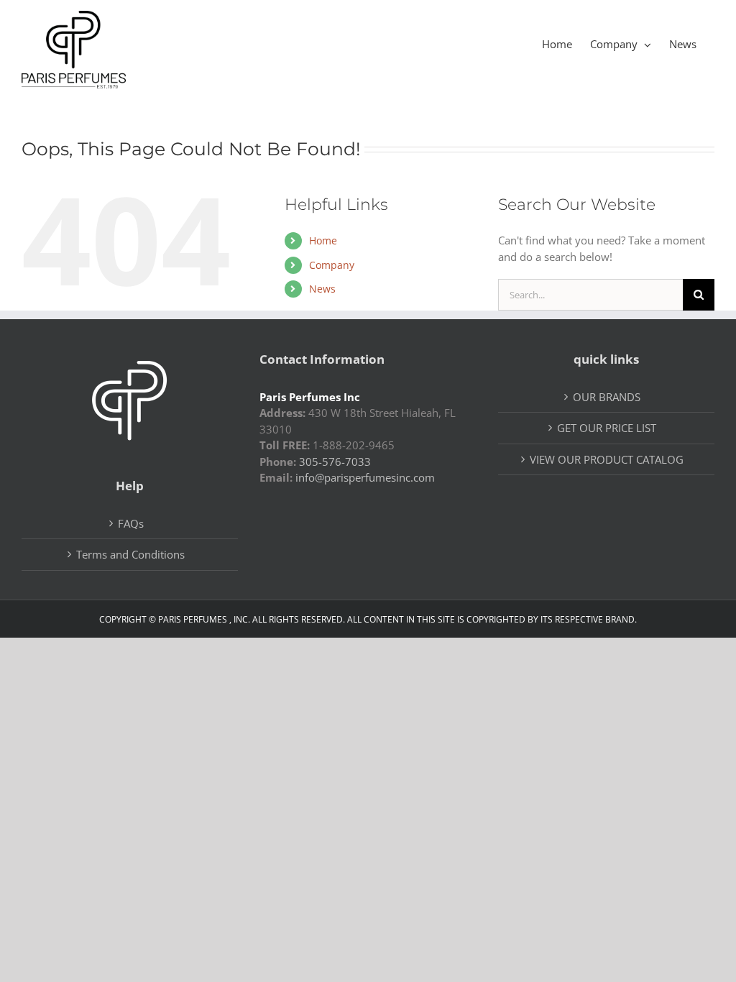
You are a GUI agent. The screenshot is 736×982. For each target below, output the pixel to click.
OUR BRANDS (606, 397)
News (322, 288)
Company (331, 265)
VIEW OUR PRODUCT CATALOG (607, 459)
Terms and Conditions (130, 554)
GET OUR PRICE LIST (606, 428)
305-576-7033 (335, 461)
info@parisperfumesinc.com (365, 477)
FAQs (131, 523)
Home (323, 240)
